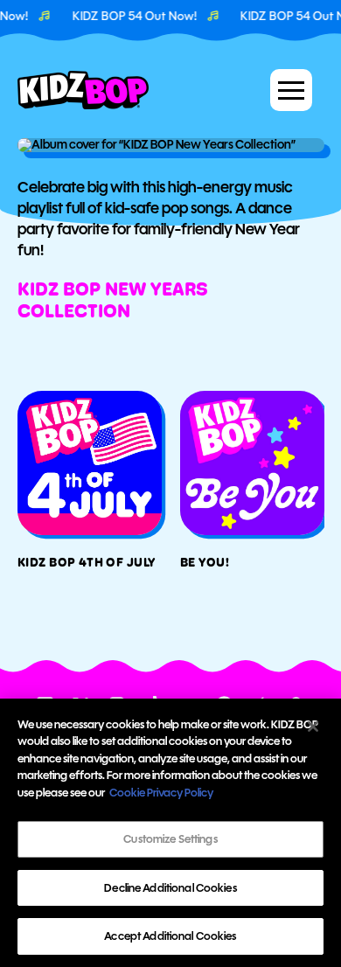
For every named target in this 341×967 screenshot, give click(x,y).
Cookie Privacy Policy (161, 792)
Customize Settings (170, 839)
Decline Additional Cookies (170, 888)
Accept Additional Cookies (170, 936)
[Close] (313, 726)
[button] (291, 90)
